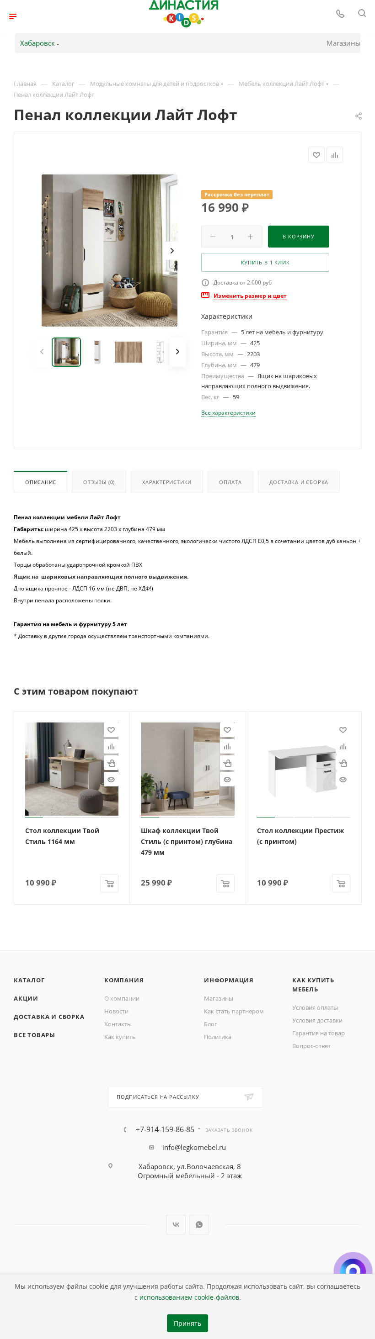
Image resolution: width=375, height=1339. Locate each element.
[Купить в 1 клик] (111, 762)
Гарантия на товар (318, 1033)
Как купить (120, 1037)
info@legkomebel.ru (194, 1147)
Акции (26, 998)
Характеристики (167, 482)
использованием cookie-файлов (189, 1297)
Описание (40, 482)
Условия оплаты (315, 1007)
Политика (217, 1037)
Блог (210, 1024)
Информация (229, 980)
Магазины (344, 42)
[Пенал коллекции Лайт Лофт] (109, 250)
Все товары (34, 1035)
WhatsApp (199, 1224)
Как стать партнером (234, 1011)
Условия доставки (317, 1020)
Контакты (118, 1024)
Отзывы (99, 482)
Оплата (230, 482)
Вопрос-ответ (311, 1046)
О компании (121, 998)
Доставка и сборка (299, 482)
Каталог (29, 980)
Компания (124, 980)
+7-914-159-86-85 (165, 1129)
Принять (187, 1323)
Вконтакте (176, 1224)
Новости (116, 1011)
